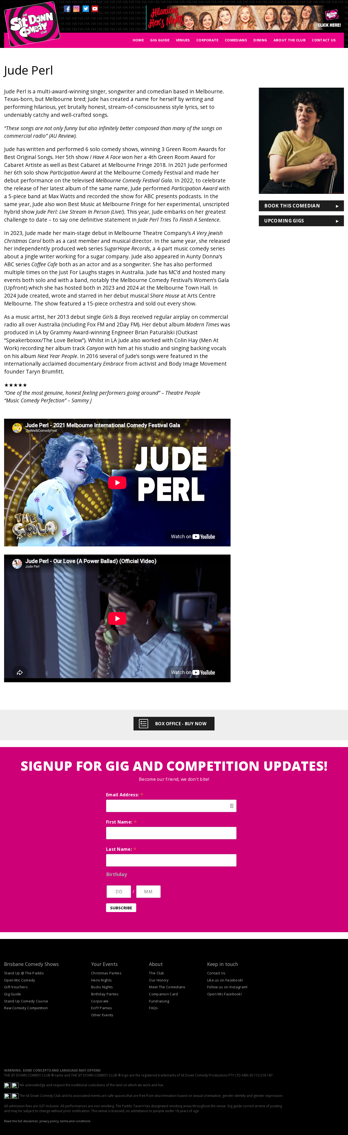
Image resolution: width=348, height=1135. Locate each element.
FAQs (153, 1007)
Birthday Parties (105, 994)
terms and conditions (75, 1121)
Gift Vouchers (16, 986)
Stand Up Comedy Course (26, 1001)
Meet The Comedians (167, 986)
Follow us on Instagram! (227, 986)
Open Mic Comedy (19, 980)
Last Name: (121, 849)
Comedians (236, 40)
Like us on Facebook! (225, 980)
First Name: (121, 822)
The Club (156, 973)
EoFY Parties (101, 1007)
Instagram (76, 8)
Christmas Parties (106, 973)
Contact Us (324, 40)
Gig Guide (159, 40)
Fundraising (159, 1001)
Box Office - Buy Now (180, 724)
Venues (183, 40)
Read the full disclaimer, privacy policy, (31, 1121)
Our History (159, 980)
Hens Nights (101, 980)
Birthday (116, 874)
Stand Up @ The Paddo (24, 973)
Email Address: (125, 795)
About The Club (290, 40)
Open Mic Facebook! (224, 994)
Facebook (67, 8)
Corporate (207, 40)
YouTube (95, 8)
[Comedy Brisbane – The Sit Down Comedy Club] (32, 26)
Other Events (102, 1014)
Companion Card (163, 994)
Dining (260, 40)
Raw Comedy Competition (26, 1007)
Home (138, 40)
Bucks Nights (102, 986)
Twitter (85, 8)
